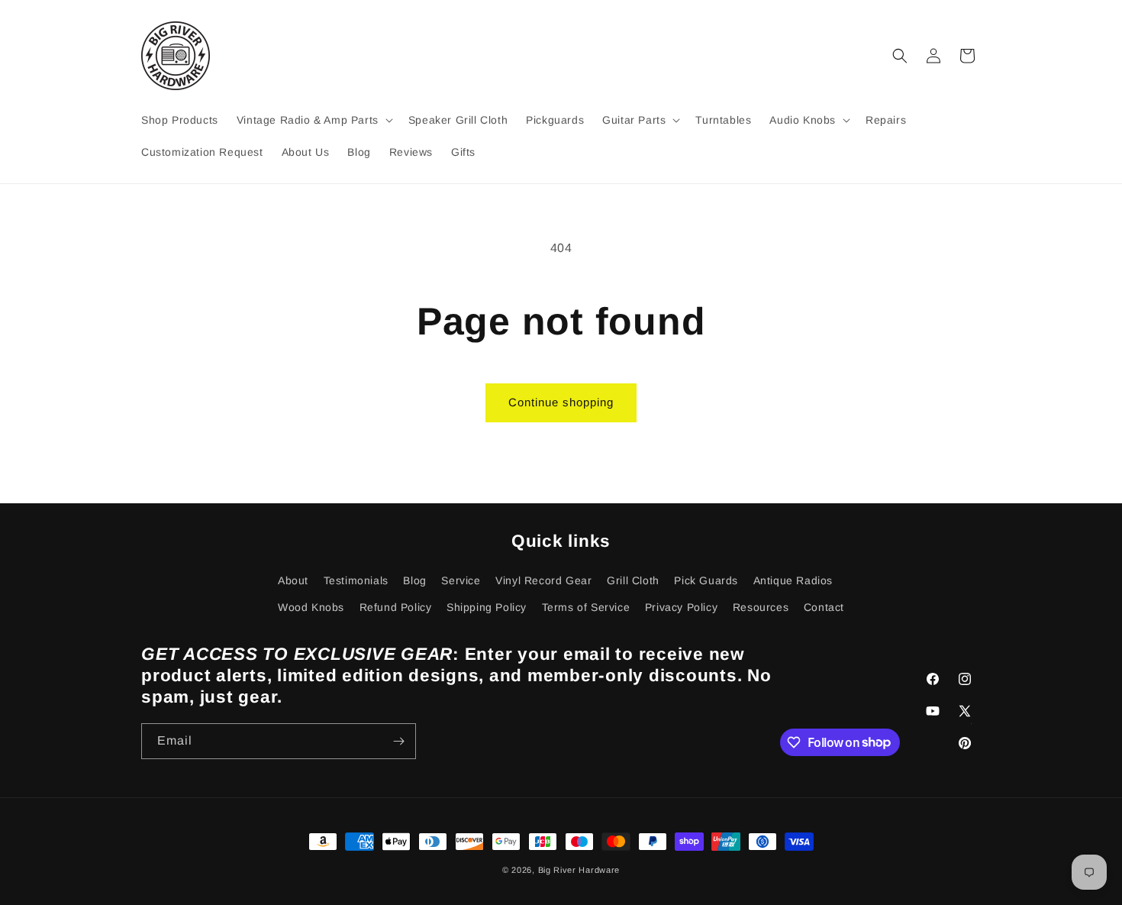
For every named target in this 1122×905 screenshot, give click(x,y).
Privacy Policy (681, 607)
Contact (824, 607)
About (293, 580)
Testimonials (356, 580)
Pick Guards (706, 580)
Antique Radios (793, 580)
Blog (414, 580)
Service (460, 580)
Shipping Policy (487, 607)
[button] (313, 120)
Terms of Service (586, 607)
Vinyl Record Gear (543, 580)
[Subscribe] (398, 741)
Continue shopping (561, 402)
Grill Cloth (633, 580)
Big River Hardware (579, 869)
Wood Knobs (311, 607)
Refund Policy (395, 607)
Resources (760, 607)
